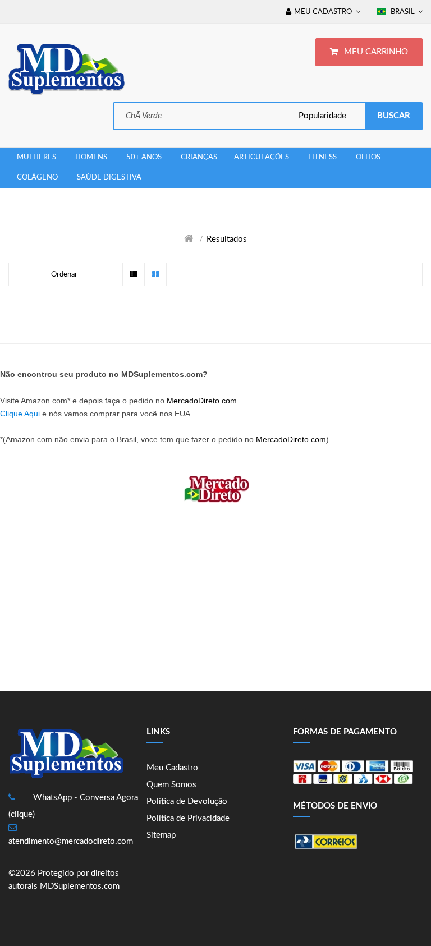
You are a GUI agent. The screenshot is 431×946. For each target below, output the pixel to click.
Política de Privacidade (188, 818)
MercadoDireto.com (202, 400)
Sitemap (161, 835)
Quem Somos (171, 784)
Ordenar (64, 274)
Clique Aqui (20, 413)
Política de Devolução (186, 801)
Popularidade (321, 116)
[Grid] (155, 274)
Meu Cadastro (172, 768)
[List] (133, 274)
